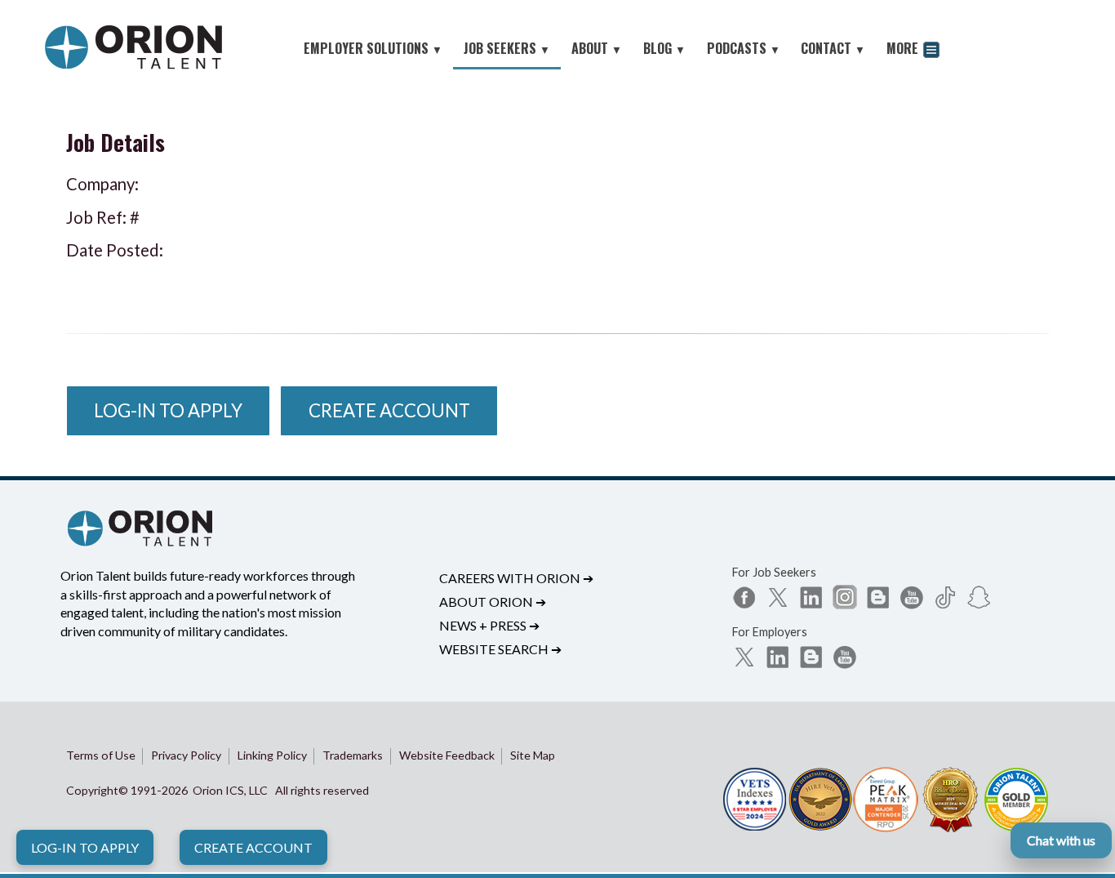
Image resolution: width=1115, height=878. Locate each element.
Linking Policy (272, 755)
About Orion (492, 601)
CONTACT (833, 48)
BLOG (664, 48)
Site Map (532, 755)
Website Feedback (447, 755)
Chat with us (1061, 840)
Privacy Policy (186, 755)
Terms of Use (100, 755)
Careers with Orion (516, 578)
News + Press (489, 625)
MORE (904, 48)
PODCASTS (743, 48)
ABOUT (596, 48)
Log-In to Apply (85, 847)
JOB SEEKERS (507, 48)
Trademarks (352, 755)
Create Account (253, 847)
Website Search (500, 649)
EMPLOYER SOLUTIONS (373, 48)
